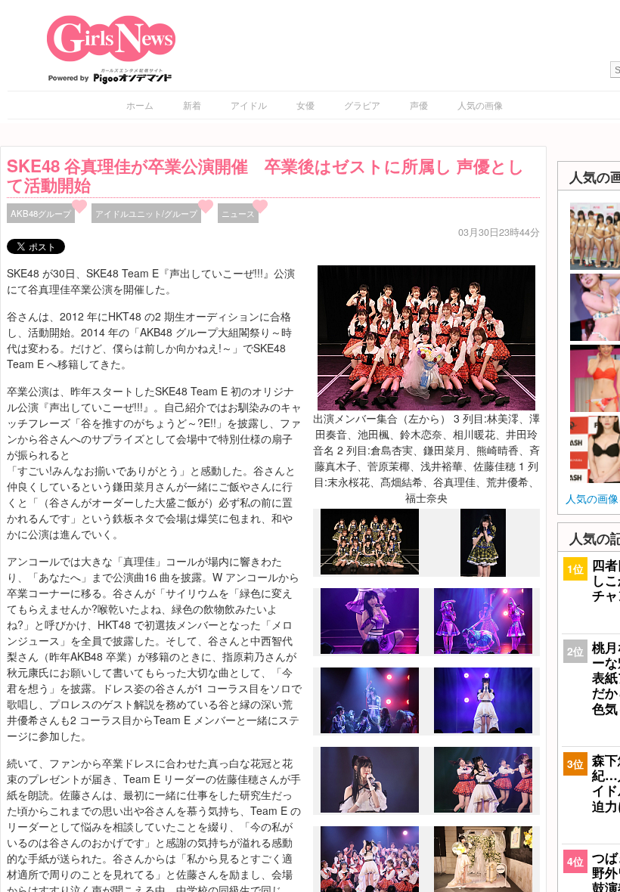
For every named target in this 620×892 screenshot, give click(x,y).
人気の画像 (480, 104)
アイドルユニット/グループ (146, 213)
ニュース (238, 213)
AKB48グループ (41, 213)
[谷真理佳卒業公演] (370, 571)
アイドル (249, 104)
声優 (419, 104)
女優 (305, 104)
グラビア (362, 104)
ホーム (139, 104)
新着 (192, 104)
